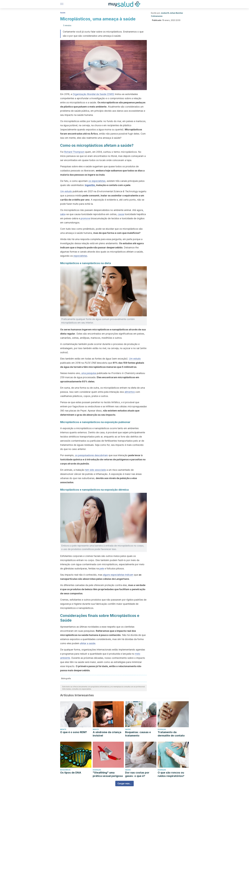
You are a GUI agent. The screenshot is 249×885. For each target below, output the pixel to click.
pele (101, 568)
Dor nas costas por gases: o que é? (137, 774)
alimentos (130, 392)
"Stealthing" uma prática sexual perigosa (108, 774)
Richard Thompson (74, 151)
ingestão (90, 185)
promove (85, 218)
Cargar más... (124, 783)
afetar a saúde (87, 643)
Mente (63, 729)
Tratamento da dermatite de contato (171, 734)
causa (121, 214)
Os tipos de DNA (70, 772)
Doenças (162, 729)
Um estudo (66, 191)
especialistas (80, 255)
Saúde (62, 13)
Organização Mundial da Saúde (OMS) (93, 94)
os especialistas (96, 181)
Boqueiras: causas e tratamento (138, 734)
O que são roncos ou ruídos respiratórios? (171, 774)
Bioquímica (65, 770)
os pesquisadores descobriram (91, 455)
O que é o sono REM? (73, 732)
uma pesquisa (88, 373)
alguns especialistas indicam (118, 574)
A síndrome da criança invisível (107, 734)
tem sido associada (95, 469)
